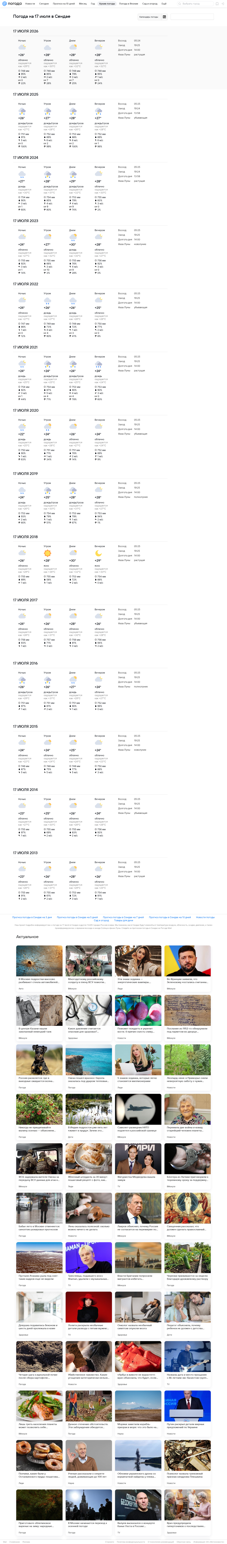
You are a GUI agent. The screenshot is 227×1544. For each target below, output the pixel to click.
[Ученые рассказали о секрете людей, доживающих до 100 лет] (89, 1463)
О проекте (109, 1542)
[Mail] (4, 3)
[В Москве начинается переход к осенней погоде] (89, 1512)
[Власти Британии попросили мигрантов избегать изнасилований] (138, 1265)
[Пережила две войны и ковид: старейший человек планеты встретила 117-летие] (187, 1117)
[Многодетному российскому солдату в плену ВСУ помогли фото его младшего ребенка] (89, 968)
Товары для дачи (123, 920)
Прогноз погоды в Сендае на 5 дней (77, 917)
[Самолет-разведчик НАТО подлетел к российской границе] (138, 1117)
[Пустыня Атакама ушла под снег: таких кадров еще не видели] (39, 1265)
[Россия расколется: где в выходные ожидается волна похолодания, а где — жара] (39, 1067)
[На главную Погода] (14, 3)
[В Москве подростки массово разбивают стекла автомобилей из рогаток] (39, 968)
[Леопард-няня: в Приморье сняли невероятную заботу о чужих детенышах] (187, 1067)
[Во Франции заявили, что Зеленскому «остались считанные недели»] (187, 968)
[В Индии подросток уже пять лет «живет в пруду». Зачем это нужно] (89, 1117)
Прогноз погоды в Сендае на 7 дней (123, 917)
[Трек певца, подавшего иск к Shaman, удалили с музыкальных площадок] (89, 1265)
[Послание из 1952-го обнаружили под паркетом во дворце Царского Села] (187, 1018)
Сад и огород (101, 920)
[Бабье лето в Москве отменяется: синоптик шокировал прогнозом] (39, 1216)
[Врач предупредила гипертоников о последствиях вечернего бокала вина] (187, 1512)
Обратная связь (184, 1542)
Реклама (26, 1542)
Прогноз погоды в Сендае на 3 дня (32, 917)
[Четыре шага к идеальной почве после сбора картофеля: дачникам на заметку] (39, 1364)
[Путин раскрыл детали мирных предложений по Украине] (187, 1414)
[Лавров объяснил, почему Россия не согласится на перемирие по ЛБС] (138, 1216)
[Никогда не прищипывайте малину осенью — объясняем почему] (39, 1117)
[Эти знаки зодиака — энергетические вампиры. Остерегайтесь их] (138, 968)
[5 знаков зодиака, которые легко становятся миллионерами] (138, 1067)
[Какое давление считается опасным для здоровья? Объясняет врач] (89, 1018)
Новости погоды (205, 917)
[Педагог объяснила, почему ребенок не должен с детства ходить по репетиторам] (187, 1315)
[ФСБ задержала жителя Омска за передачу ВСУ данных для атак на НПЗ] (39, 1166)
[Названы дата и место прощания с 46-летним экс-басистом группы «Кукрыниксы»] (187, 1364)
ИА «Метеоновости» (215, 1542)
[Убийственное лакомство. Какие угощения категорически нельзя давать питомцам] (89, 1364)
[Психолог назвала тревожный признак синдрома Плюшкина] (187, 1463)
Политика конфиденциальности (131, 1542)
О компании (14, 1542)
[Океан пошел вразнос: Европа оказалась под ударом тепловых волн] (89, 1067)
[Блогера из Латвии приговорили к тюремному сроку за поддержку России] (187, 1166)
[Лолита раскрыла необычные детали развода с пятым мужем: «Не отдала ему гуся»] (89, 1315)
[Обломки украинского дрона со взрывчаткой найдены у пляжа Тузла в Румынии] (138, 1463)
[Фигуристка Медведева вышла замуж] (138, 1166)
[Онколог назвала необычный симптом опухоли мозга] (138, 1315)
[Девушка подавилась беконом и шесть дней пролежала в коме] (39, 1315)
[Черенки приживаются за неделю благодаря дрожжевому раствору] (187, 1265)
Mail (5, 1542)
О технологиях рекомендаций (161, 1542)
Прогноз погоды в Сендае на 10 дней (170, 917)
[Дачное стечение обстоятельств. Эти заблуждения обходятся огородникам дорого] (89, 1414)
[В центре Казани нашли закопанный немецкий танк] (39, 1018)
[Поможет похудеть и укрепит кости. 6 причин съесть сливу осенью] (138, 1018)
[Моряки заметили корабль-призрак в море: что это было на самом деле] (138, 1414)
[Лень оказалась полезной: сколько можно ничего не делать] (89, 1216)
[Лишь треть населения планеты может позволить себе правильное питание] (39, 1414)
